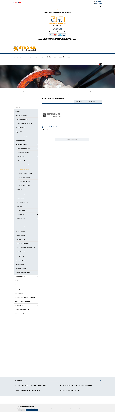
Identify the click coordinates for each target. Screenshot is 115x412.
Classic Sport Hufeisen (24, 181)
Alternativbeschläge (20, 276)
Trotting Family (21, 214)
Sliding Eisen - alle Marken (23, 227)
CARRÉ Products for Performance (23, 103)
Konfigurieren (22, 410)
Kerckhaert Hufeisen (29, 92)
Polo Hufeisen (20, 198)
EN (14, 2)
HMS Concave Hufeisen (22, 136)
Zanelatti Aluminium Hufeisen (23, 272)
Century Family (21, 156)
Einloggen (98, 1)
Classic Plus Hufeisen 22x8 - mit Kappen (51, 127)
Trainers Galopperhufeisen (23, 243)
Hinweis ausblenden (42, 410)
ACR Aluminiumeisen (21, 115)
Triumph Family (21, 210)
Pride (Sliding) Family (22, 202)
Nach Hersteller (78, 101)
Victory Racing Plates (21, 256)
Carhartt (17, 318)
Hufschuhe (17, 285)
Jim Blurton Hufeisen (21, 140)
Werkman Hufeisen (21, 268)
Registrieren (98, 3)
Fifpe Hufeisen (19, 132)
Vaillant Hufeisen (20, 252)
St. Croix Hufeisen (20, 231)
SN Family (19, 206)
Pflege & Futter (19, 305)
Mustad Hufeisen (20, 219)
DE (18, 2)
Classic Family (40, 92)
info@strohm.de (59, 28)
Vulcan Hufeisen (20, 264)
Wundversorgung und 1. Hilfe (22, 309)
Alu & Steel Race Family (23, 148)
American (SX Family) (23, 152)
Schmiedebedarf (19, 293)
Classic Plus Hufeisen (51, 92)
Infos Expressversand (20, 99)
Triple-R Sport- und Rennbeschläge (25, 247)
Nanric (17, 223)
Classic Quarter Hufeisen (25, 173)
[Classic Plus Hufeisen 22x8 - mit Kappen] (51, 115)
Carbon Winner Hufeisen (22, 119)
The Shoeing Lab (20, 239)
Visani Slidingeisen (20, 260)
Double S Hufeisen (20, 128)
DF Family (19, 190)
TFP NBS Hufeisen (20, 235)
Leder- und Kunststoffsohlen (22, 301)
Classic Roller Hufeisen (24, 177)
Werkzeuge (18, 289)
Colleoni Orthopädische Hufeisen (24, 123)
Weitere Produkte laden (72, 139)
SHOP (14, 92)
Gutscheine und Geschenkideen (23, 314)
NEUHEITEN (17, 107)
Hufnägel (17, 281)
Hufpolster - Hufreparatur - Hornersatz (25, 297)
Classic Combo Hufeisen (25, 165)
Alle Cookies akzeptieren (31, 410)
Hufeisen (20, 92)
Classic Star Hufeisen (24, 185)
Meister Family (21, 194)
